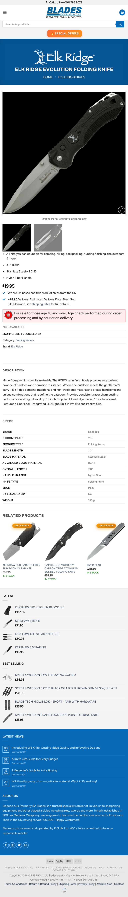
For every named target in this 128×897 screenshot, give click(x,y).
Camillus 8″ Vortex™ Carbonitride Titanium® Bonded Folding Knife (61, 568)
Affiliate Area (104, 884)
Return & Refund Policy (42, 884)
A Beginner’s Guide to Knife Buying (34, 770)
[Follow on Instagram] (12, 845)
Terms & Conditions (15, 884)
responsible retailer (15, 833)
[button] (4, 12)
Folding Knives (71, 77)
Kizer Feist (94, 565)
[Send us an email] (26, 845)
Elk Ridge (17, 346)
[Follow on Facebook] (6, 845)
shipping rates (41, 304)
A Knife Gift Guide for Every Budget (35, 759)
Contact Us (114, 867)
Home (48, 77)
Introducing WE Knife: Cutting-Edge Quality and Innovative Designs (56, 747)
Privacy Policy (86, 884)
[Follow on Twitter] (19, 845)
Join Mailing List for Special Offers (59, 867)
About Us (90, 867)
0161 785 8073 (73, 2)
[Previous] (9, 153)
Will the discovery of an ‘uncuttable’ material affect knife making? (54, 781)
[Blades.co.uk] (64, 12)
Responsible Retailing (19, 867)
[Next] (119, 153)
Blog (101, 867)
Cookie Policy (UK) (64, 870)
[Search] (120, 24)
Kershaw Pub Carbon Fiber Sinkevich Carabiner (21, 566)
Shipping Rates (67, 884)
